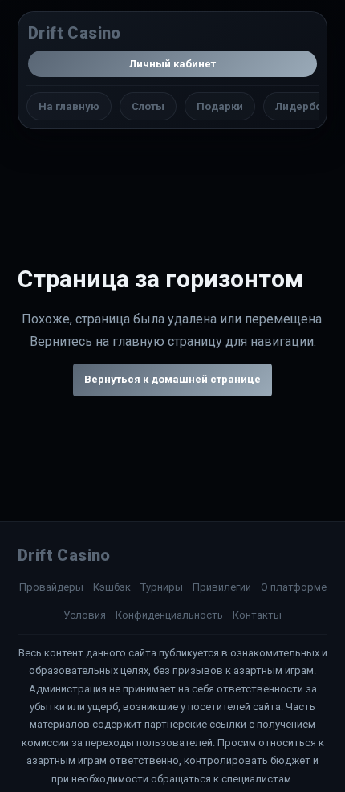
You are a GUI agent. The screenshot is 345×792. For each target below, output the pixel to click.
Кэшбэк (112, 587)
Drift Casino (74, 33)
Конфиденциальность (169, 615)
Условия (84, 615)
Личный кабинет (172, 64)
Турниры (161, 587)
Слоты (148, 106)
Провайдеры (51, 587)
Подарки (220, 106)
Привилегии (222, 587)
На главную (69, 106)
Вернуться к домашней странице (172, 379)
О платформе (294, 587)
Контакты (257, 615)
